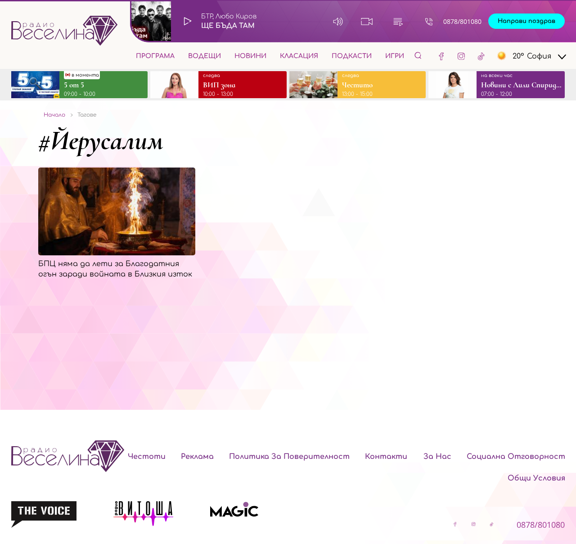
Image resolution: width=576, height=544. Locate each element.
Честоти (147, 457)
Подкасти (352, 56)
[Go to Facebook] (441, 56)
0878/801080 (462, 21)
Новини (250, 56)
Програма (155, 56)
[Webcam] (366, 21)
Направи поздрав (526, 21)
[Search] (418, 55)
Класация (299, 56)
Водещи (204, 56)
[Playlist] (398, 21)
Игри (394, 56)
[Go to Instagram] (461, 56)
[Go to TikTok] (481, 56)
